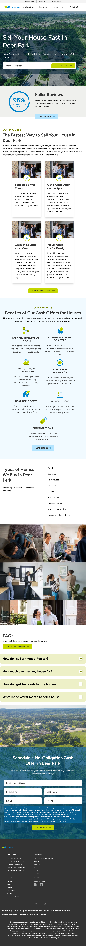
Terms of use (24, 915)
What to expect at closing (16, 867)
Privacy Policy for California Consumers (28, 911)
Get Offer (62, 66)
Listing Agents (57, 1)
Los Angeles (11, 891)
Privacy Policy (30, 812)
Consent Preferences (10, 915)
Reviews (43, 7)
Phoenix (9, 894)
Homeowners (29, 1)
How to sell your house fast (43, 858)
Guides (36, 874)
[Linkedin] (41, 884)
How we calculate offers (15, 861)
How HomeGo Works (14, 858)
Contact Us (38, 878)
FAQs (36, 871)
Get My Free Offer (41, 291)
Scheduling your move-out (16, 871)
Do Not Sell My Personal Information (57, 911)
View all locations (13, 897)
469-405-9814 (74, 7)
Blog (35, 867)
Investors (42, 1)
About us (37, 861)
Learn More (58, 7)
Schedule (42, 828)
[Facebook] (35, 884)
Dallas (9, 884)
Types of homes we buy (15, 864)
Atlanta (9, 881)
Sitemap (43, 915)
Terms (64, 821)
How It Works (28, 7)
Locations (37, 864)
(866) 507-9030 (39, 881)
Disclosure (34, 915)
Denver (9, 887)
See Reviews (45, 117)
